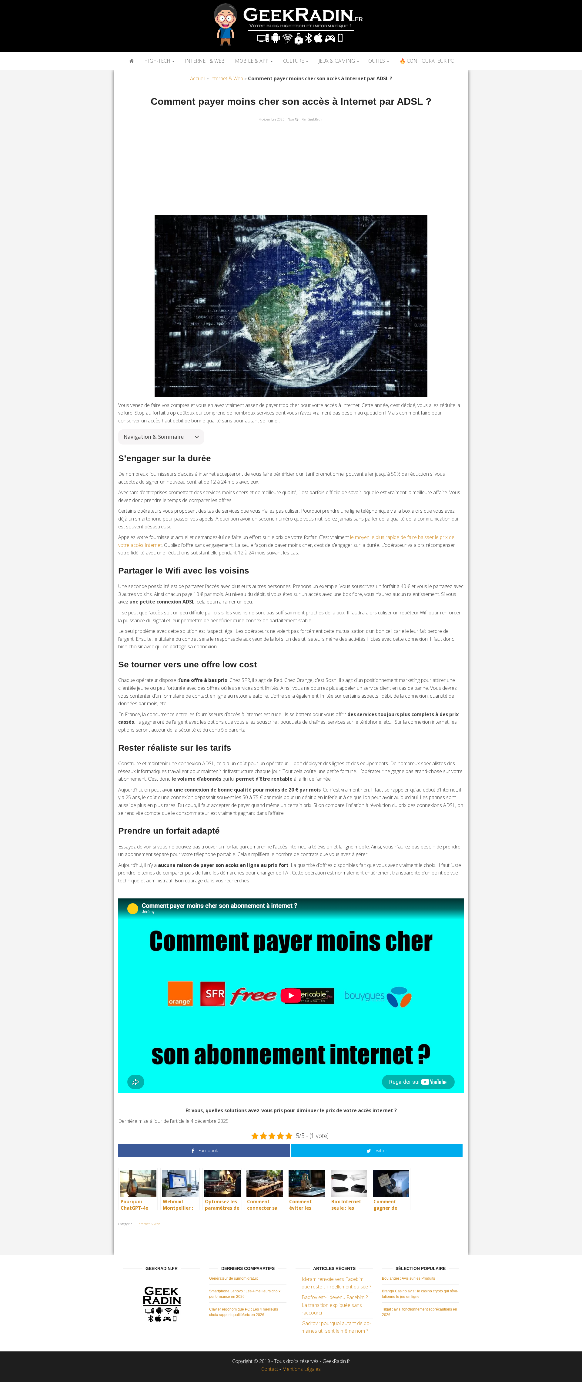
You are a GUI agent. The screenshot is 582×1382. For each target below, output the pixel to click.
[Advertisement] (291, 169)
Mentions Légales (301, 1369)
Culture (293, 61)
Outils (377, 61)
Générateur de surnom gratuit (233, 1278)
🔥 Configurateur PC (426, 61)
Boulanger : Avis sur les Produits (408, 1278)
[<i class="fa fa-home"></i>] (131, 61)
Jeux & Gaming (336, 61)
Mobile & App (252, 61)
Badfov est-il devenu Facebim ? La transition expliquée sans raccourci (335, 1305)
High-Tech (157, 61)
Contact (269, 1369)
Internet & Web (204, 61)
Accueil (197, 78)
